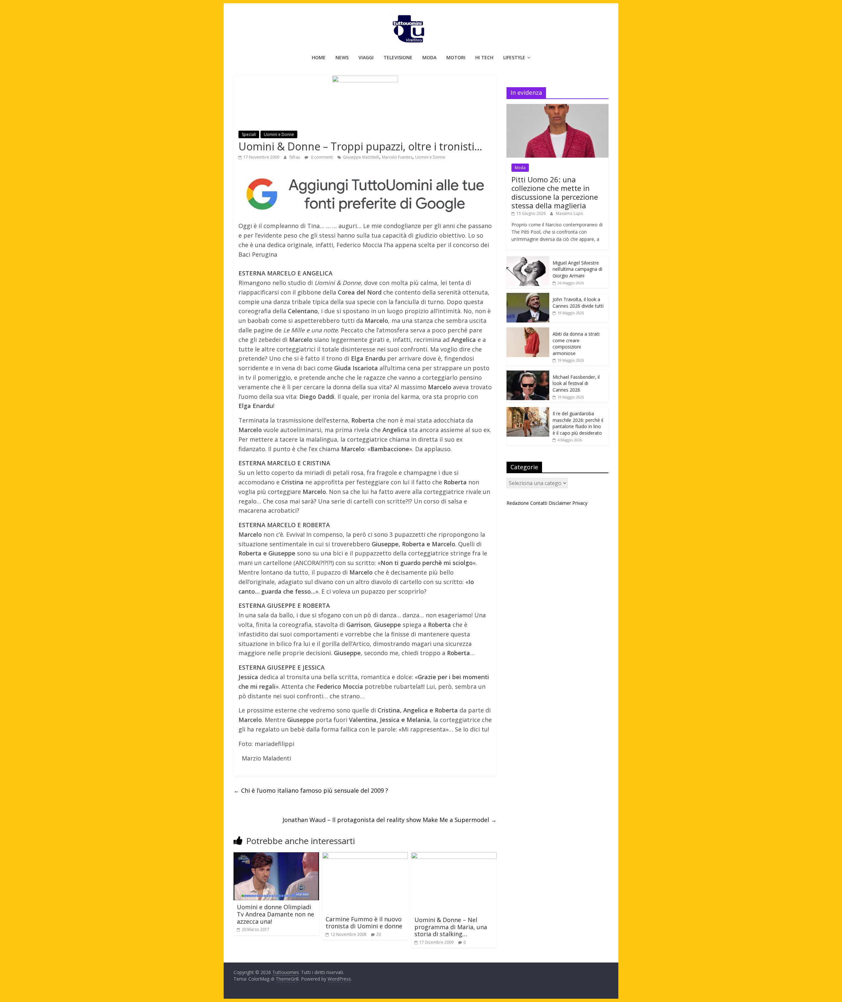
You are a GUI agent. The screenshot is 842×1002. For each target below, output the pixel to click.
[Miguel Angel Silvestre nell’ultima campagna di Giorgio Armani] (528, 260)
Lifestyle (514, 57)
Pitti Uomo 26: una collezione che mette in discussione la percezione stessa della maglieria (554, 192)
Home (319, 57)
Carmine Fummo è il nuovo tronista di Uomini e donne (364, 922)
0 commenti (321, 157)
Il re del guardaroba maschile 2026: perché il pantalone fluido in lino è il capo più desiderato (578, 423)
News (342, 57)
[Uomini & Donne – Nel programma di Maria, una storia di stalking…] (454, 856)
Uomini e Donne (279, 134)
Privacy (579, 503)
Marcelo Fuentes (397, 157)
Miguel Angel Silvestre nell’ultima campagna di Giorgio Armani (577, 269)
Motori (455, 57)
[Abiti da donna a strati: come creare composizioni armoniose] (528, 331)
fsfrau (295, 157)
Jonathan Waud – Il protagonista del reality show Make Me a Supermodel (390, 820)
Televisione (398, 57)
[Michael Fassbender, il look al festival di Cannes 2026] (528, 374)
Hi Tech (484, 57)
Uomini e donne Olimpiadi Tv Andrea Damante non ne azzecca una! (275, 914)
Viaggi (366, 57)
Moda (429, 57)
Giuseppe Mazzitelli (361, 157)
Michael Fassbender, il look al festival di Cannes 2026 (576, 383)
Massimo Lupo (569, 213)
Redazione (518, 503)
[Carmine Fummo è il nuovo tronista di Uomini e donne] (365, 856)
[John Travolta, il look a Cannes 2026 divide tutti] (528, 296)
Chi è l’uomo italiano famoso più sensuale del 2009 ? (311, 790)
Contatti (538, 503)
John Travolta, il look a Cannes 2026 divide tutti (578, 302)
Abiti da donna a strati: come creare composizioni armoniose (576, 343)
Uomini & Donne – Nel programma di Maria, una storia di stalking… (450, 927)
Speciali (249, 134)
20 (378, 934)
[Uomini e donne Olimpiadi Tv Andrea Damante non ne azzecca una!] (276, 856)
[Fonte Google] (365, 194)
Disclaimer (560, 503)
